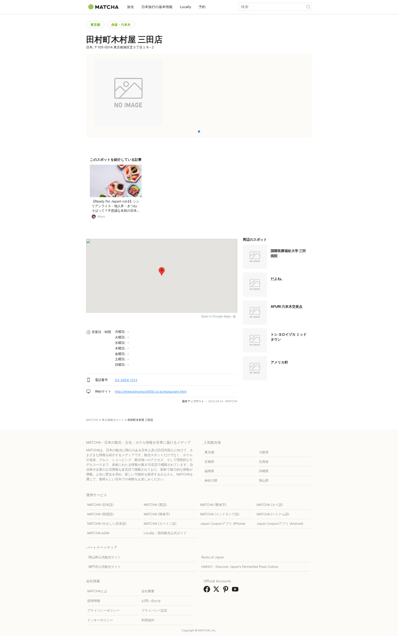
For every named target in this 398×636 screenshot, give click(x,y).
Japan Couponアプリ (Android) (280, 523)
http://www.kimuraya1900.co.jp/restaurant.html (150, 391)
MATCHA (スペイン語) (160, 523)
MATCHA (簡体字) (157, 514)
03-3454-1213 (126, 380)
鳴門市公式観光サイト (104, 567)
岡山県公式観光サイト (104, 557)
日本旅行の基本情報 (157, 7)
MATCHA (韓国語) (100, 514)
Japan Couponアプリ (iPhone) (222, 523)
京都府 (209, 461)
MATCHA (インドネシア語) (219, 514)
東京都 (95, 24)
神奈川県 (211, 480)
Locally (185, 7)
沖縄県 (264, 471)
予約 (202, 7)
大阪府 (264, 452)
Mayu (101, 216)
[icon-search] (308, 6)
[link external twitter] (217, 590)
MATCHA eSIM (98, 533)
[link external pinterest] (226, 590)
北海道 (264, 461)
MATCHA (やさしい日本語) (106, 523)
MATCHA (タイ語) (270, 505)
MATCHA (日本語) (100, 505)
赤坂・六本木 (121, 24)
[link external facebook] (208, 590)
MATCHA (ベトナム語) (273, 514)
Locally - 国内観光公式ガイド (165, 533)
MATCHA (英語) (155, 505)
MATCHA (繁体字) (213, 505)
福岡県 (209, 471)
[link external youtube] (236, 590)
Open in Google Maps (216, 316)
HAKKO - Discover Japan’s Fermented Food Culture (239, 567)
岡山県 (264, 480)
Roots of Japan (212, 557)
